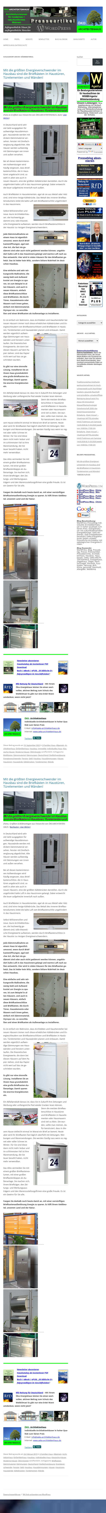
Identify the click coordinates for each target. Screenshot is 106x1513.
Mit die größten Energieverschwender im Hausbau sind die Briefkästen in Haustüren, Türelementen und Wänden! (34, 73)
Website (29, 39)
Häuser (60, 758)
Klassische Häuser (58, 1457)
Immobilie (42, 748)
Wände (51, 762)
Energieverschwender (12, 758)
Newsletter (44, 39)
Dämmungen (31, 755)
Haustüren (7, 762)
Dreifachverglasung (57, 755)
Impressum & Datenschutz (15, 45)
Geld (31, 758)
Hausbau (33, 748)
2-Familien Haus (48, 745)
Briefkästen (8, 755)
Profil (17, 39)
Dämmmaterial (19, 755)
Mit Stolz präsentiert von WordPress (37, 1494)
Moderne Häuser (22, 752)
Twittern (28, 738)
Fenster (25, 758)
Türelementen (41, 762)
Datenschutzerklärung (11, 1494)
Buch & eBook (61, 39)
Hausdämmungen (49, 758)
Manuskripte (79, 39)
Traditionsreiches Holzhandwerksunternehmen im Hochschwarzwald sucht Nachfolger (89, 385)
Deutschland (43, 755)
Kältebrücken (29, 762)
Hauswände (18, 762)
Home (5, 39)
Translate (98, 151)
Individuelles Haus (54, 748)
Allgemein (60, 745)
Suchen (80, 57)
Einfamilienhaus (22, 748)
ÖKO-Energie (35, 752)
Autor (93, 39)
